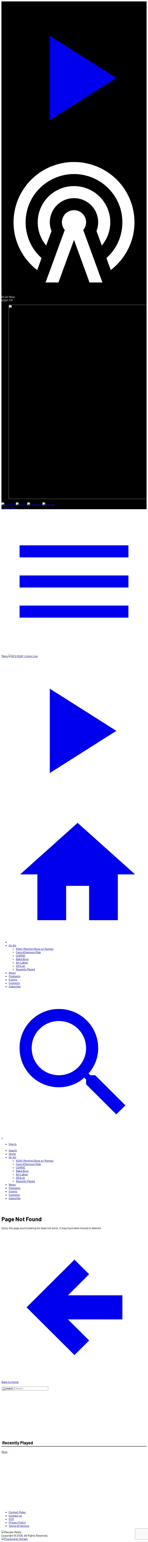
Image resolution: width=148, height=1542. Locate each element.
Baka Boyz (22, 959)
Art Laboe (22, 962)
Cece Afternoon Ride (28, 952)
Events (13, 979)
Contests (14, 983)
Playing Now (8, 507)
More (4, 1452)
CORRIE (20, 955)
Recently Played (25, 969)
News (12, 972)
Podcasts (14, 976)
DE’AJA (20, 966)
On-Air (12, 945)
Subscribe (15, 986)
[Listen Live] (74, 75)
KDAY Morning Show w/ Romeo (34, 948)
